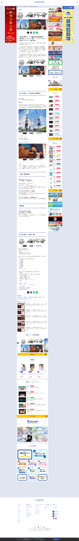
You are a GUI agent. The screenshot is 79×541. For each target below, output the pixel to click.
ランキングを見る (32, 416)
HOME (19, 505)
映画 (18, 513)
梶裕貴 (40, 297)
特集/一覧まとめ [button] (28, 504)
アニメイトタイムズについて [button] (39, 504)
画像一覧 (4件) (39, 133)
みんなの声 (19, 511)
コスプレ (19, 518)
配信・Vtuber (19, 520)
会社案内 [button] (54, 504)
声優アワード (20, 297)
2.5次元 (19, 519)
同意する (56, 539)
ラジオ (19, 510)
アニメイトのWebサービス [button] (47, 504)
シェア (32, 133)
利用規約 (36, 505)
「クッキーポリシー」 (35, 539)
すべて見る (55, 190)
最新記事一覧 (28, 505)
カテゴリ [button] (19, 504)
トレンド (19, 521)
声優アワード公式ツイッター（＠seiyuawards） (27, 284)
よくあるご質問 (37, 511)
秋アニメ (28, 510)
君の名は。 (25, 297)
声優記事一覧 (28, 513)
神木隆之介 (30, 297)
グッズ (19, 512)
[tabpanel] (55, 83)
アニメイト (54, 505)
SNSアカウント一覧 (37, 512)
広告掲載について (37, 513)
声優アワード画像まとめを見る (32, 354)
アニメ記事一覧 (28, 512)
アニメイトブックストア (47, 505)
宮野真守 (35, 297)
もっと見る (55, 89)
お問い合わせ (37, 510)
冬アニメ (28, 511)
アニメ (43, 297)
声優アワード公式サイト (23, 283)
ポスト (25, 133)
